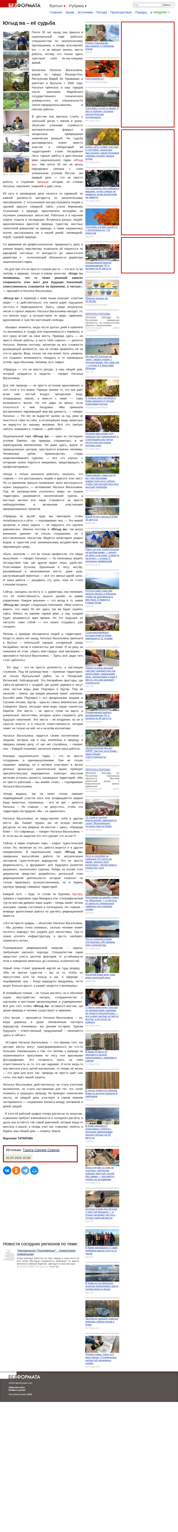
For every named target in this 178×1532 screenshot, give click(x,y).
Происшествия (121, 12)
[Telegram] (25, 1170)
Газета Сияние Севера (41, 1150)
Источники (85, 12)
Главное (56, 12)
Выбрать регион (17, 1390)
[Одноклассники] (16, 1170)
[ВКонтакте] (7, 1170)
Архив (69, 12)
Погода (101, 12)
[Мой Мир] (34, 1170)
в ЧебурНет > (160, 12)
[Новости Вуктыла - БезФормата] (21, 4)
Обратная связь (17, 1387)
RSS (30, 1394)
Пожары (141, 12)
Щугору (77, 894)
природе (42, 182)
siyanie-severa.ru (17, 174)
